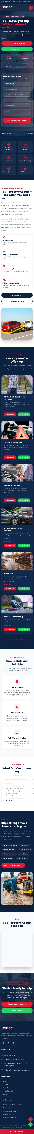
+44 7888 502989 (22, 124)
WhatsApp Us (18, 49)
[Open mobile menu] (31, 8)
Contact (5, 1094)
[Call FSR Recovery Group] (30, 1119)
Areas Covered (8, 1091)
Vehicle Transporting (13, 617)
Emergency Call (18, 1132)
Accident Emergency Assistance (13, 529)
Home (5, 1081)
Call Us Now (18, 295)
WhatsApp (24, 414)
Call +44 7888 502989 (18, 43)
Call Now (11, 414)
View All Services (16, 640)
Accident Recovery (9, 1114)
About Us (6, 1088)
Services (5, 1085)
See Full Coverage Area (12, 865)
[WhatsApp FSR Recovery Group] (30, 1124)
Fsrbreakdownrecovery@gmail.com (14, 1059)
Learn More (7, 410)
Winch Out (8, 574)
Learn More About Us (17, 301)
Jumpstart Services (12, 485)
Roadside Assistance (13, 442)
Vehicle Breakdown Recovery (12, 1105)
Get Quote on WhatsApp (18, 120)
